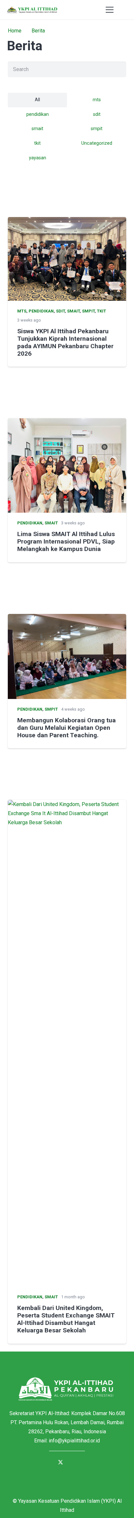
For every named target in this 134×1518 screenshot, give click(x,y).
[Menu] (109, 10)
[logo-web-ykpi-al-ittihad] (31, 10)
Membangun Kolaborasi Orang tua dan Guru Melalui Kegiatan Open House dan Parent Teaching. (66, 727)
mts (21, 311)
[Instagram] (86, 1462)
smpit (88, 311)
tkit (101, 311)
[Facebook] (47, 1462)
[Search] (118, 69)
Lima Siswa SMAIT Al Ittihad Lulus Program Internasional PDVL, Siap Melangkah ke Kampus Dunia (66, 541)
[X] (60, 1462)
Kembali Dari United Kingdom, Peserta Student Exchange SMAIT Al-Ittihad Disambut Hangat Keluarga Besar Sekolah (65, 1319)
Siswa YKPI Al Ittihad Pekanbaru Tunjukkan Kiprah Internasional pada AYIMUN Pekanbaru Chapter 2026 (65, 342)
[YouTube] (73, 1462)
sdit (60, 311)
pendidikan (41, 311)
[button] (125, 9)
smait (73, 311)
